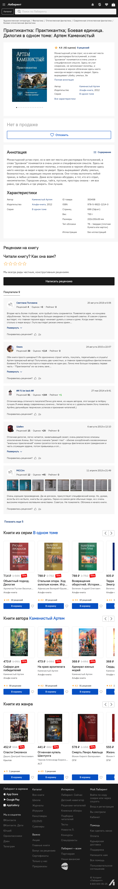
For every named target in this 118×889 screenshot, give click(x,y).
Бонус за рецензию (43, 850)
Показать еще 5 (13, 521)
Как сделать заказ (101, 830)
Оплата (94, 836)
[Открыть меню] (4, 5)
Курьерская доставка (97, 843)
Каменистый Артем (89, 86)
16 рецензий (85, 600)
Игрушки (37, 810)
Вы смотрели (98, 812)
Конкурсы (67, 835)
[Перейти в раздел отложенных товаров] (106, 4)
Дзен (6, 841)
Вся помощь (97, 860)
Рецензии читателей (73, 805)
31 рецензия (85, 686)
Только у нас (39, 861)
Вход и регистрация (102, 806)
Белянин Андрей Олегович (86, 588)
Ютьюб (7, 830)
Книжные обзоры (71, 810)
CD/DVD (37, 821)
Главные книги (41, 845)
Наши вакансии (70, 859)
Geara (19, 346)
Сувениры (38, 826)
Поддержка (97, 849)
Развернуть (13, 327)
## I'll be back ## (25, 390)
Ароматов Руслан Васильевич (18, 588)
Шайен (20, 426)
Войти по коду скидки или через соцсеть (100, 798)
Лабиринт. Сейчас (71, 795)
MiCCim (20, 470)
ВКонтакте (9, 820)
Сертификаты (40, 855)
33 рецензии (15, 686)
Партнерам (68, 853)
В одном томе (86, 93)
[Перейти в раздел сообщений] (93, 4)
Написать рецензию (59, 281)
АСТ (40, 763)
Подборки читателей (67, 817)
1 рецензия (14, 771)
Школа (36, 800)
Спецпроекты (69, 840)
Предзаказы (39, 866)
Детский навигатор (72, 800)
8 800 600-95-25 (98, 884)
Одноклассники (12, 835)
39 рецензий (51, 686)
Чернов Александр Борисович (53, 760)
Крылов (7, 760)
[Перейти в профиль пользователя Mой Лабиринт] (99, 4)
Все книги (38, 795)
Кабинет (95, 817)
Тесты (64, 824)
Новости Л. (67, 829)
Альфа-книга (86, 90)
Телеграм (9, 846)
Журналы (38, 805)
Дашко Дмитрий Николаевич (18, 756)
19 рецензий (17, 600)
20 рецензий (51, 600)
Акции (36, 840)
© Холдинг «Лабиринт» (96, 879)
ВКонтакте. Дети (13, 825)
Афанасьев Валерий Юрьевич (53, 588)
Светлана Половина (26, 302)
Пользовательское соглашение (101, 867)
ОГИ (74, 760)
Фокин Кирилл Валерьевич (86, 756)
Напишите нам (99, 855)
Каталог (8, 11)
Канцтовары (39, 816)
